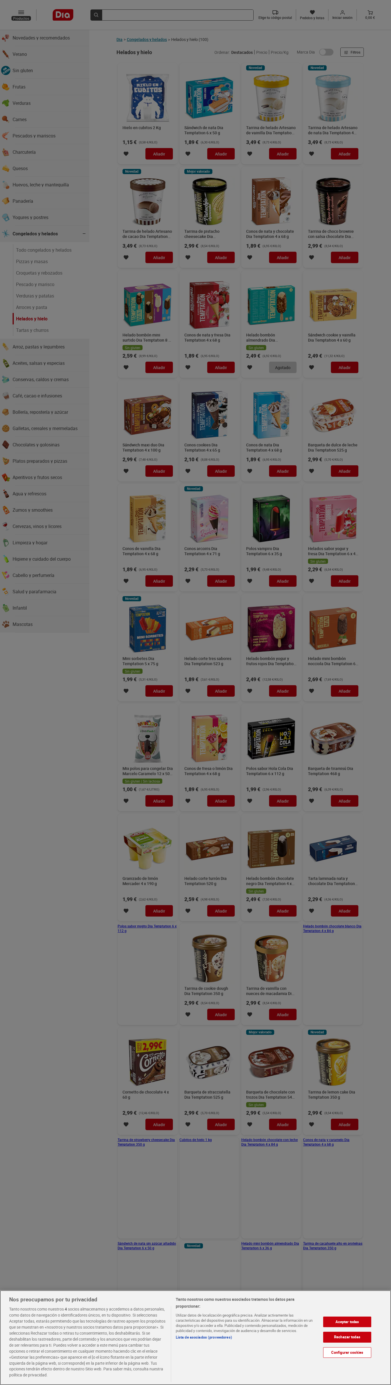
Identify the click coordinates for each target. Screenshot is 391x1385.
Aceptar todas (347, 1321)
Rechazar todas (347, 1336)
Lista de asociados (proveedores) (204, 1337)
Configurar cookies (347, 1352)
